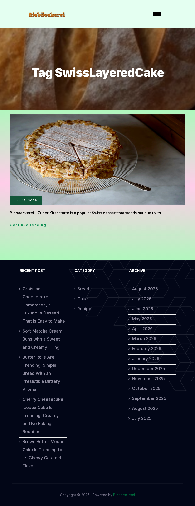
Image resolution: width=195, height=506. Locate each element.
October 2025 (146, 388)
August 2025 (145, 408)
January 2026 (145, 358)
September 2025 (149, 398)
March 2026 (144, 338)
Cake (82, 298)
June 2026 (142, 308)
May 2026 (142, 318)
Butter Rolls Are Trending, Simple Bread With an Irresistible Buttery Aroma (41, 373)
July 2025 (141, 418)
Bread (83, 288)
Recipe (84, 308)
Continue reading (28, 225)
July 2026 (141, 298)
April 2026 (142, 328)
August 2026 (145, 288)
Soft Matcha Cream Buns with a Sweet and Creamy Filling (42, 339)
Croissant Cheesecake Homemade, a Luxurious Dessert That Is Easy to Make (44, 304)
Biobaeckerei (124, 495)
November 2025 (148, 378)
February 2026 (146, 348)
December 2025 (148, 368)
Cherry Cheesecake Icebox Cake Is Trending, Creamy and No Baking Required (43, 415)
